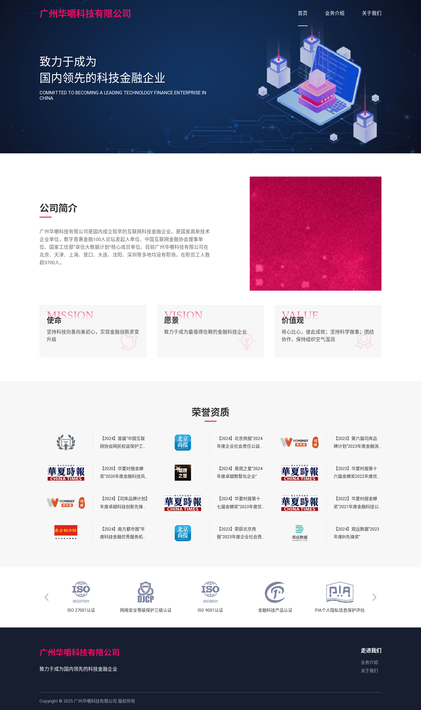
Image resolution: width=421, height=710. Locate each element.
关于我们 (369, 670)
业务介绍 (369, 662)
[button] (47, 597)
